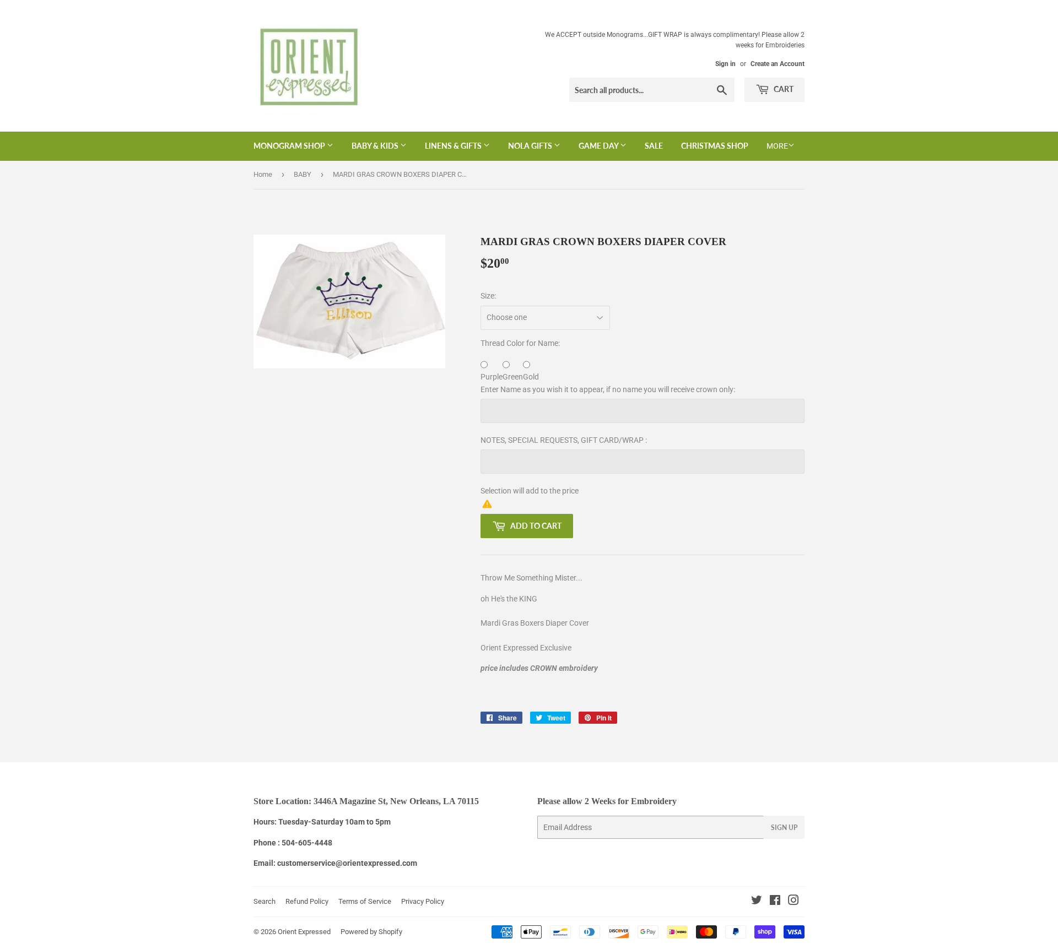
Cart (783, 89)
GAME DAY (599, 145)
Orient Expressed (304, 932)
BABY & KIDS (376, 145)
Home (262, 174)
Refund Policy (306, 901)
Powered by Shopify (371, 932)
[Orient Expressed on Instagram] (793, 901)
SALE (654, 145)
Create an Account (778, 64)
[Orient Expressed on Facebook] (775, 901)
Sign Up (784, 827)
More (777, 146)
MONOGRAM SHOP (290, 145)
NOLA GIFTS (531, 145)
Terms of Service (364, 901)
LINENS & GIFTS (454, 145)
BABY (302, 174)
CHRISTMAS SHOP (714, 145)
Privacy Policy (422, 901)
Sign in (725, 64)
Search (264, 901)
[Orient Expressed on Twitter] (756, 901)
